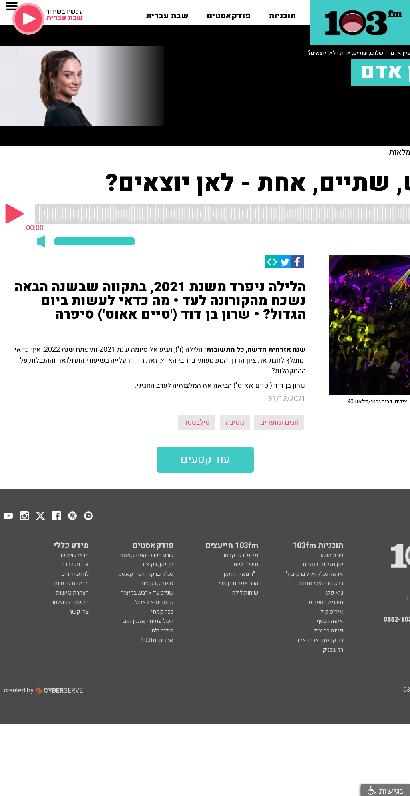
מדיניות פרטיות (71, 583)
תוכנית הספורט (326, 602)
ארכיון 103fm (157, 640)
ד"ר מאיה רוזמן (240, 574)
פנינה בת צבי (328, 631)
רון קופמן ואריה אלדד (318, 640)
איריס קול (331, 612)
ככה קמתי (162, 612)
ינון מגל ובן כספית (323, 564)
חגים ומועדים (279, 422)
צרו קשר (79, 612)
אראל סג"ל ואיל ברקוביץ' (314, 574)
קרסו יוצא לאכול (154, 602)
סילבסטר (197, 422)
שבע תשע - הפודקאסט (146, 555)
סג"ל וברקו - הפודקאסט (146, 574)
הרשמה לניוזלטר (70, 602)
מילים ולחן (161, 631)
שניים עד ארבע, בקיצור (147, 593)
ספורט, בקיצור (157, 583)
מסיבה (235, 422)
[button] (282, 13)
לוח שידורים (75, 574)
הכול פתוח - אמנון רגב (148, 621)
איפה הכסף (329, 621)
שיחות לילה (245, 593)
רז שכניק (332, 650)
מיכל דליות (245, 564)
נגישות (389, 790)
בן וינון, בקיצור (157, 564)
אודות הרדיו (75, 564)
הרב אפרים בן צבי (238, 583)
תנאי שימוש (75, 555)
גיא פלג (334, 593)
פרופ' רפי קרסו (240, 555)
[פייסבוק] (297, 261)
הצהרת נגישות (72, 593)
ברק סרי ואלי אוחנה (320, 583)
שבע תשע (331, 555)
